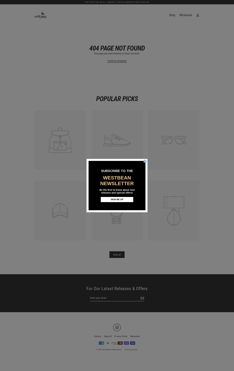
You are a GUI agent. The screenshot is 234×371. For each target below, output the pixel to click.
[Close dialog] (145, 161)
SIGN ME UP (117, 199)
